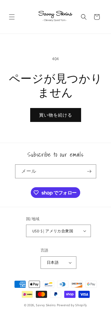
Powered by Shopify (72, 305)
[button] (11, 16)
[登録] (89, 171)
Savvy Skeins (46, 305)
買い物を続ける (55, 115)
